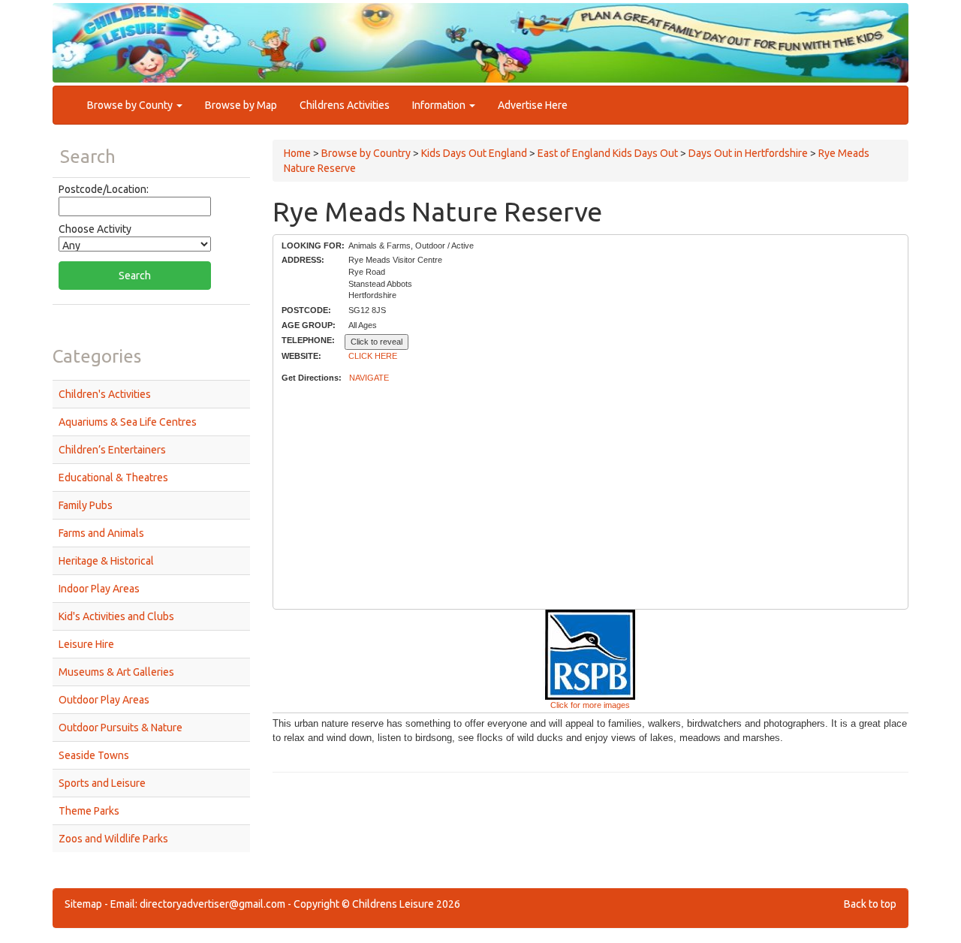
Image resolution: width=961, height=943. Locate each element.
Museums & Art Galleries (116, 672)
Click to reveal (376, 341)
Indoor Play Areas (99, 589)
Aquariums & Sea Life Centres (128, 422)
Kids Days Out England (474, 153)
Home (297, 153)
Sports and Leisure (102, 783)
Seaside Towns (94, 755)
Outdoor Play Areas (104, 700)
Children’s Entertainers (112, 450)
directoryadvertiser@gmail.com (212, 904)
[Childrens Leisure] (120, 29)
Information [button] (440, 105)
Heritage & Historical (106, 561)
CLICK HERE (372, 355)
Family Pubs (86, 505)
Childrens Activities (345, 105)
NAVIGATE (369, 377)
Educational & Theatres (113, 478)
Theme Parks (89, 811)
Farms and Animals (101, 533)
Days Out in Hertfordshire (748, 153)
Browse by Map (241, 105)
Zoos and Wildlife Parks (113, 839)
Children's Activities (105, 394)
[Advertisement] (590, 497)
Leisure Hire (86, 644)
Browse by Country (366, 153)
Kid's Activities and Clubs (116, 616)
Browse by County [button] (131, 105)
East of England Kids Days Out (608, 153)
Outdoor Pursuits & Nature (120, 728)
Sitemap (83, 904)
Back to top (870, 904)
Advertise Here (533, 105)
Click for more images (590, 705)
